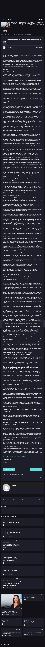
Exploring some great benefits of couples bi (22, 23)
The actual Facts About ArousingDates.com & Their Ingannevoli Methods (21, 500)
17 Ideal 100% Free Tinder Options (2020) (14, 510)
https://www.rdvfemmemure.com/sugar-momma (14, 456)
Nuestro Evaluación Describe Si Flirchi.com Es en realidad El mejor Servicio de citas (12, 583)
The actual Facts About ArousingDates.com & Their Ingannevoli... (40, 24)
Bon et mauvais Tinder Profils (14, 23)
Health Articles (8, 38)
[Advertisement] (22, 8)
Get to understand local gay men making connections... (31, 23)
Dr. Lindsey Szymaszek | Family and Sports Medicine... (5, 30)
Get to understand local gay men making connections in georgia (11, 545)
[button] (39, 19)
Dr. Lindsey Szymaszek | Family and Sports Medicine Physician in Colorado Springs (10, 612)
